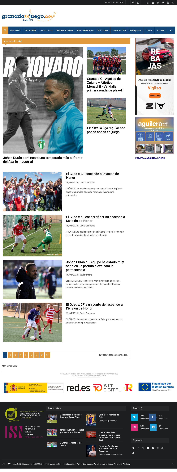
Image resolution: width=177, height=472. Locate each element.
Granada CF (15, 30)
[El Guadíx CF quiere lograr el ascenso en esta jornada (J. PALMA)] (32, 235)
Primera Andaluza (65, 30)
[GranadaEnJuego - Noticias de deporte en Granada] (29, 15)
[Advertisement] (125, 15)
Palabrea (126, 464)
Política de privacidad (85, 464)
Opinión (149, 30)
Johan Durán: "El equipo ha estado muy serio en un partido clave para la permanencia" (95, 266)
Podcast (160, 30)
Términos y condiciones (103, 464)
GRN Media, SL (13, 464)
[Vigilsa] (154, 76)
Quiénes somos (26, 464)
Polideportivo (135, 30)
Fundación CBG (119, 30)
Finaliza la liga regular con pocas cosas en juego (106, 130)
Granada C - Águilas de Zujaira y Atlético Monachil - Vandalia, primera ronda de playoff (105, 84)
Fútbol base (103, 30)
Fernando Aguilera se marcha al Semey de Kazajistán (108, 448)
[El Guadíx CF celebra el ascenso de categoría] (32, 191)
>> (47, 355)
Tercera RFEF (30, 30)
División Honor (47, 30)
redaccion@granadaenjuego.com (63, 464)
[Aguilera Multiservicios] (154, 135)
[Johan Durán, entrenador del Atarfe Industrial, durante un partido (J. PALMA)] (32, 279)
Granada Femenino (85, 30)
